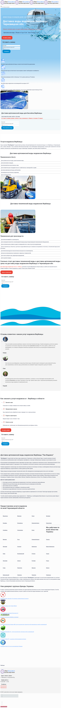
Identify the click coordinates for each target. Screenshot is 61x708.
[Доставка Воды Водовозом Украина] (29, 4)
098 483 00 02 (3, 687)
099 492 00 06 (3, 686)
